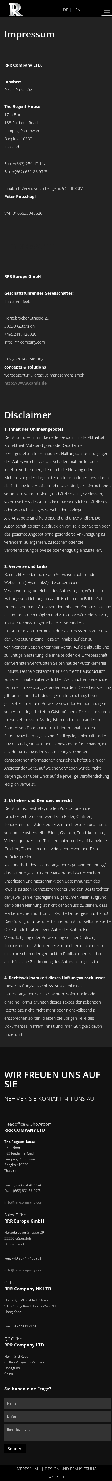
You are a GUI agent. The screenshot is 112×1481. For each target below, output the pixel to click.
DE (65, 9)
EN (77, 9)
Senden (15, 1448)
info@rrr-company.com (24, 1202)
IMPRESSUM (27, 1468)
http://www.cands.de (25, 383)
